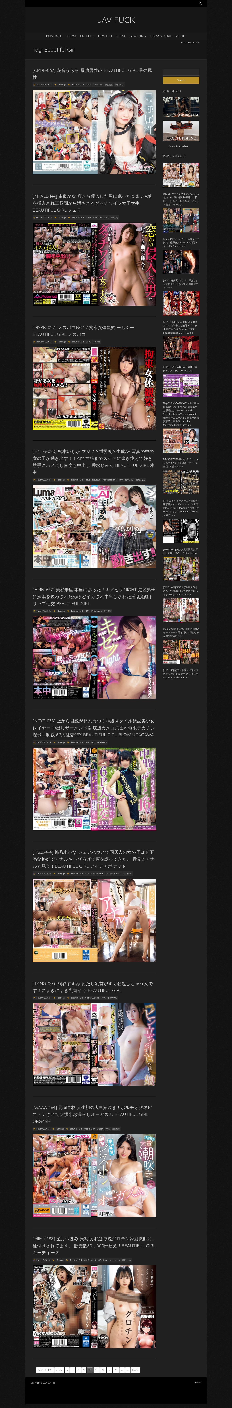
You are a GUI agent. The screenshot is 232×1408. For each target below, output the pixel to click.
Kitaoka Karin (89, 1129)
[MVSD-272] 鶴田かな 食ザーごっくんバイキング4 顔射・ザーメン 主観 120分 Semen (180, 462)
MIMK (86, 1260)
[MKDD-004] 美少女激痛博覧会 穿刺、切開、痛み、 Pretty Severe (180, 551)
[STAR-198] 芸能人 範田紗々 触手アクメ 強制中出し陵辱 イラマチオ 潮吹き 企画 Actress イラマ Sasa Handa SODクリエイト (180, 327)
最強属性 (109, 84)
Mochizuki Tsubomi (99, 1260)
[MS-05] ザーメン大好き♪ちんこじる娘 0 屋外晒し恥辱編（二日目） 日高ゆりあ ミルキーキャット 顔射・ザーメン (181, 199)
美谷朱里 (107, 611)
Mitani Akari (96, 611)
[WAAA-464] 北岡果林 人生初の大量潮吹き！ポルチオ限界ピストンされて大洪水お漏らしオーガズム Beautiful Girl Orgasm (92, 1114)
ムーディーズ (114, 1260)
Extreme (87, 36)
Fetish (121, 36)
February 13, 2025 (44, 84)
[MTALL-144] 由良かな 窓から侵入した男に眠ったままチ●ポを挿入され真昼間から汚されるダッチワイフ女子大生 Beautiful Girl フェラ (92, 203)
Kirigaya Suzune (92, 998)
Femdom (105, 36)
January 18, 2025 (43, 742)
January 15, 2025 (43, 873)
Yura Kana (97, 217)
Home (183, 42)
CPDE (88, 84)
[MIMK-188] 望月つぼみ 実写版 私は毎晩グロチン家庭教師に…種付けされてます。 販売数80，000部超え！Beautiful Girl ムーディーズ (94, 1245)
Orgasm (100, 1129)
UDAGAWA (102, 742)
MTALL (88, 217)
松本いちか (129, 480)
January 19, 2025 (43, 611)
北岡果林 (116, 1129)
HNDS (87, 480)
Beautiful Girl (78, 84)
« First (59, 1370)
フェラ (106, 217)
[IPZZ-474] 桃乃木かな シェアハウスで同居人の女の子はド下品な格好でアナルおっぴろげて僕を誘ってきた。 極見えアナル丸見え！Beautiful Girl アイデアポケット (94, 859)
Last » (135, 1370)
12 (103, 1370)
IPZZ (87, 873)
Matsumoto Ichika (109, 480)
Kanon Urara (98, 84)
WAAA (107, 1129)
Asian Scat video (178, 146)
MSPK (88, 341)
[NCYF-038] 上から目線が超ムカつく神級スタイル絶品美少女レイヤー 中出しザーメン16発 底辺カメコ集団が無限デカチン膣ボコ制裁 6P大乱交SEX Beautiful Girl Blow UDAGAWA (94, 727)
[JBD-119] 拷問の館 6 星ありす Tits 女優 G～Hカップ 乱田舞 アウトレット (180, 284)
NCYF (93, 742)
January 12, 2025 (43, 998)
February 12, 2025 (44, 341)
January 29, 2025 (43, 480)
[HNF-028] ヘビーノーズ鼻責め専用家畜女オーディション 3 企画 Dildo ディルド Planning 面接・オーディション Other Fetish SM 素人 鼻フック (181, 508)
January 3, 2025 (43, 1129)
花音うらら (119, 84)
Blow (87, 742)
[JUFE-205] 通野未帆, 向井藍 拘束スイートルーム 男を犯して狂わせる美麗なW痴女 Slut (181, 632)
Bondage (54, 36)
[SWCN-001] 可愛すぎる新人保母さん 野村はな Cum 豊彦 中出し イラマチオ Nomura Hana (180, 591)
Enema (70, 36)
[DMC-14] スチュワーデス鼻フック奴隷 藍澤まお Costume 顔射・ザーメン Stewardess (181, 242)
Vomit (181, 36)
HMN (87, 611)
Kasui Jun (96, 480)
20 (116, 1370)
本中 (121, 480)
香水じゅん (140, 480)
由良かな (114, 217)
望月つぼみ (126, 1260)
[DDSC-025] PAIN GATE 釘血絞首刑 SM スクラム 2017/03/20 (180, 368)
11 (96, 1370)
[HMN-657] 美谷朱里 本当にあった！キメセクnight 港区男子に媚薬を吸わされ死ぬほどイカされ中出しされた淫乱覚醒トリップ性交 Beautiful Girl (94, 596)
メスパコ (96, 341)
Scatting (138, 36)
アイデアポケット (113, 873)
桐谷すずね (112, 998)
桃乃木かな (127, 873)
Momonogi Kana (97, 873)
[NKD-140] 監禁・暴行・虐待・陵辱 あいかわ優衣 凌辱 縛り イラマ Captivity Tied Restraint (180, 674)
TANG (103, 998)
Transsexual (160, 36)
